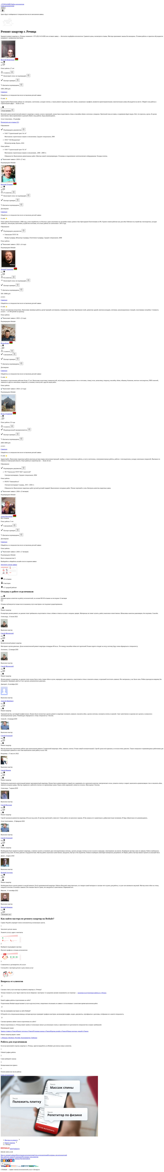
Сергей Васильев (6, 805)
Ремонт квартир (10, 1143)
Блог (28, 1158)
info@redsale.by (15, 1149)
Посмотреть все (6, 914)
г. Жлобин (10, 1038)
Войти (3, 8)
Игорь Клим (5, 343)
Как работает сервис (7, 1157)
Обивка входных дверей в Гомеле (77, 1031)
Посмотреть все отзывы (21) (10, 122)
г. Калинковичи (25, 1038)
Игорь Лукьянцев (6, 414)
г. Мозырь (4, 1038)
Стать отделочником (7, 1075)
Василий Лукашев (7, 184)
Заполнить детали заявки (9, 564)
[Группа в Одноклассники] (4, 1161)
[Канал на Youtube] (11, 1161)
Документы (23, 1158)
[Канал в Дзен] (9, 1161)
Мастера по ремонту (11, 1140)
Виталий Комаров (6, 907)
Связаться (4, 92)
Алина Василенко (6, 516)
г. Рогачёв (17, 1038)
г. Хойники (33, 1038)
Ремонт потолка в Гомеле (25, 1031)
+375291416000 (6, 4)
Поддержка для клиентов (30, 1157)
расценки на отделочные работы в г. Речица (92, 993)
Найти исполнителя (17, 4)
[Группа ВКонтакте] (2, 1161)
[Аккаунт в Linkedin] (13, 1161)
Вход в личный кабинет (8, 1155)
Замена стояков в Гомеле (9, 1031)
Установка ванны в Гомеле (41, 1031)
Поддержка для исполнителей (57, 1155)
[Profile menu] (3, 10)
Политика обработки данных (10, 1158)
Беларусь (7, 1164)
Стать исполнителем (7, 6)
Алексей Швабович (7, 701)
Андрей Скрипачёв (7, 269)
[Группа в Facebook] (6, 1161)
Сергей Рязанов (6, 770)
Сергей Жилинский (7, 633)
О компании (18, 1157)
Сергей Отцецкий (6, 735)
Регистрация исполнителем (25, 1155)
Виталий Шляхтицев (7, 60)
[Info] (12, 72)
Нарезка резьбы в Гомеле (58, 1031)
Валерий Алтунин (7, 872)
